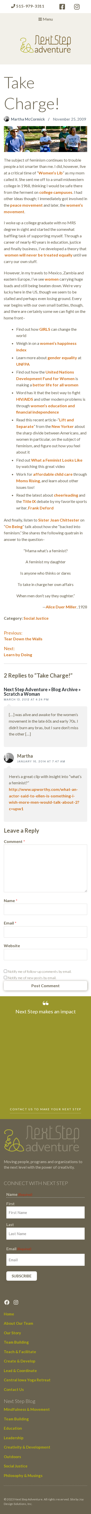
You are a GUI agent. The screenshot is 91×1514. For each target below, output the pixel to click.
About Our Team (18, 1323)
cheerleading (66, 495)
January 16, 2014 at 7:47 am (41, 761)
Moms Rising (28, 480)
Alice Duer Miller (61, 606)
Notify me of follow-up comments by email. (40, 971)
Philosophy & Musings (23, 1475)
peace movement (26, 205)
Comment (14, 841)
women (52, 279)
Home (9, 1314)
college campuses (55, 192)
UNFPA (23, 364)
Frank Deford (41, 507)
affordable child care (53, 474)
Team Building (16, 1342)
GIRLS (44, 329)
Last (10, 1224)
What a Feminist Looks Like (56, 460)
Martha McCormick (28, 119)
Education (13, 1428)
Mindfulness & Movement (27, 1409)
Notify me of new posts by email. (32, 978)
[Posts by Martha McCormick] (7, 119)
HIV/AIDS (24, 399)
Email (10, 922)
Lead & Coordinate (20, 1370)
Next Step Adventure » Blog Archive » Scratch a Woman (42, 692)
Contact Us (14, 1389)
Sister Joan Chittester (58, 520)
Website (12, 945)
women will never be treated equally (39, 254)
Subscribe (22, 1276)
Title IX (29, 501)
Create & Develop (19, 1361)
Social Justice (36, 618)
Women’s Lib (50, 172)
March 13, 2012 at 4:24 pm (26, 699)
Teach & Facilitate (20, 1351)
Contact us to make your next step (45, 1109)
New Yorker (63, 426)
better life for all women (55, 384)
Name (10, 900)
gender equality (62, 357)
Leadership (14, 1437)
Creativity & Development (27, 1447)
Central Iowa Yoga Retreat (27, 1380)
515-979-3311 (29, 6)
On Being (13, 526)
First (10, 1203)
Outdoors (12, 1456)
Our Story (12, 1333)
